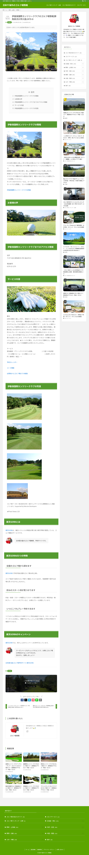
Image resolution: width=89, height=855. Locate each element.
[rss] (83, 1)
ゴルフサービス (71, 56)
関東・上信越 (70, 67)
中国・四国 (70, 78)
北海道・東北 (70, 64)
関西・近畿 (70, 75)
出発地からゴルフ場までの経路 (17, 373)
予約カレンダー (12, 362)
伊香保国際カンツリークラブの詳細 (19, 190)
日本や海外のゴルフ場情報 (15, 5)
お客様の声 (18, 99)
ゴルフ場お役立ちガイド (73, 53)
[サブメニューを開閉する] (83, 64)
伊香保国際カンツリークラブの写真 (26, 108)
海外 (67, 85)
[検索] (85, 1)
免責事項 (39, 849)
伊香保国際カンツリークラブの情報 (26, 96)
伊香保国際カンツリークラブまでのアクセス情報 (31, 102)
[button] (22, 700)
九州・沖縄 (70, 82)
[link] (27, 731)
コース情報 (10, 368)
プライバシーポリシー (49, 849)
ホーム (27, 849)
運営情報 (33, 849)
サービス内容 (19, 105)
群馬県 (9, 22)
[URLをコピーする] (40, 700)
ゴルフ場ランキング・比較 (73, 60)
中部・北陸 (70, 71)
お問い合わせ (60, 849)
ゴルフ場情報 (14, 736)
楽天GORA (9, 530)
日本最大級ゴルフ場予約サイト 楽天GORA (20, 663)
